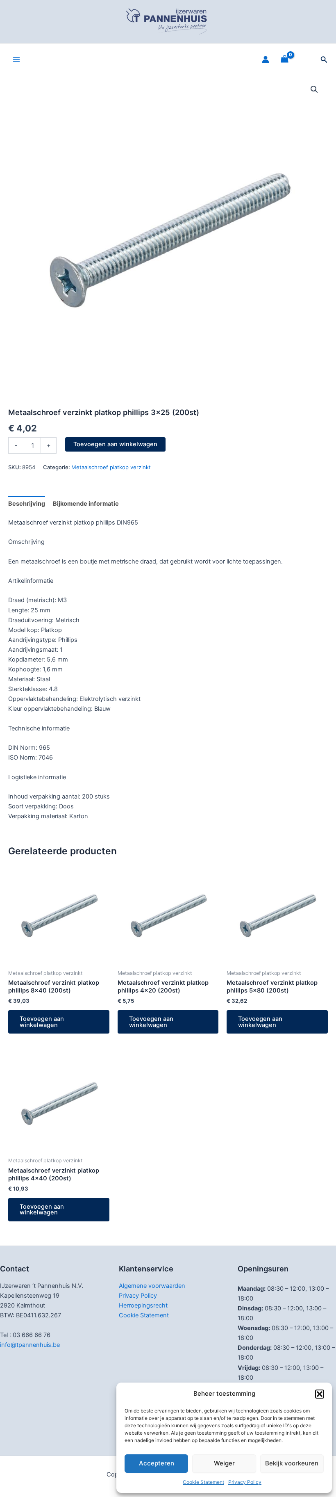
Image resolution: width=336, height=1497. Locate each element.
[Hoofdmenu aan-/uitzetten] (16, 59)
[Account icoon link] (265, 59)
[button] (320, 1394)
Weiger (224, 1463)
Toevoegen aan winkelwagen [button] (42, 1022)
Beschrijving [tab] (26, 503)
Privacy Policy (244, 1482)
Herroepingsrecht (143, 1305)
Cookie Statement (203, 1482)
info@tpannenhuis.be (30, 1345)
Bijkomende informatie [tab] (86, 503)
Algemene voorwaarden (152, 1285)
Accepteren (156, 1463)
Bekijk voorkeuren (291, 1463)
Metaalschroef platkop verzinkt (111, 467)
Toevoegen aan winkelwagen (115, 444)
